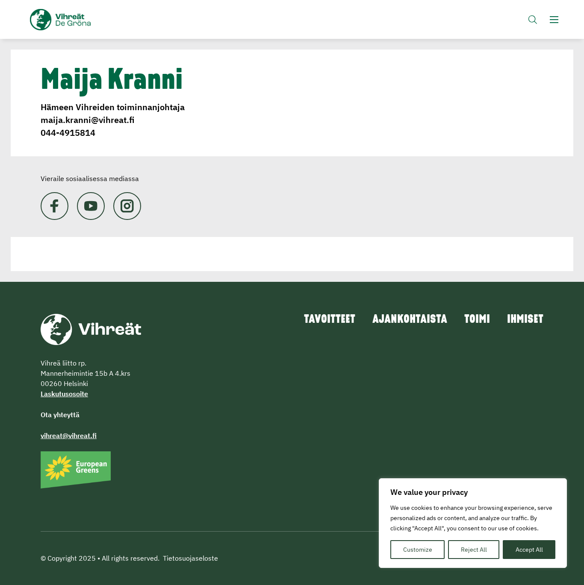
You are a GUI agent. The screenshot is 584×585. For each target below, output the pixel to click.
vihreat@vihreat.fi (69, 435)
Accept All (529, 549)
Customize (417, 549)
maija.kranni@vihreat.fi (87, 120)
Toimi (477, 320)
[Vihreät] (91, 329)
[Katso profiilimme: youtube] (91, 206)
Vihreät (80, 19)
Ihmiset (525, 320)
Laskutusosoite (64, 393)
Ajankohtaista (409, 320)
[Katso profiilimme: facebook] (54, 206)
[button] (532, 19)
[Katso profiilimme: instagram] (127, 206)
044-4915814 (68, 132)
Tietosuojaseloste (190, 558)
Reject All (474, 549)
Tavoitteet (329, 320)
